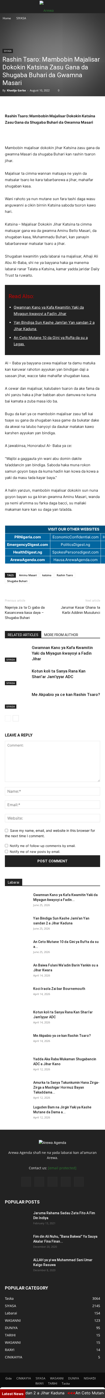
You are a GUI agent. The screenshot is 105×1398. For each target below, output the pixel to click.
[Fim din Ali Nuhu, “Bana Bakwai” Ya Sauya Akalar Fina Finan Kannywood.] (17, 1242)
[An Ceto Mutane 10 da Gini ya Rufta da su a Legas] (17, 947)
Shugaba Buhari (17, 581)
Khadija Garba (16, 90)
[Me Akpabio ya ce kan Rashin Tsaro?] (17, 700)
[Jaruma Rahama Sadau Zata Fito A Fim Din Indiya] (17, 1219)
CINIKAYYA (23, 1378)
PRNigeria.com (27, 537)
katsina (46, 575)
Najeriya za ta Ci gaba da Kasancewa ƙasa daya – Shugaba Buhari (25, 612)
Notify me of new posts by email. (35, 852)
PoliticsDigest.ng (75, 544)
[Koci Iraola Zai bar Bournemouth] (17, 994)
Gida (8, 1378)
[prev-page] (8, 718)
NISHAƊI (90, 1378)
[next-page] (16, 718)
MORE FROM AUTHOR (61, 635)
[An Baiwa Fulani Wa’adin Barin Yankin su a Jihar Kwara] (17, 971)
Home (7, 18)
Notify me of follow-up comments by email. (43, 846)
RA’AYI (39, 1383)
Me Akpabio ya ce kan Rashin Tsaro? (66, 694)
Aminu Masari (28, 575)
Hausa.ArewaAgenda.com (75, 559)
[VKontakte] (66, 1182)
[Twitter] (39, 1182)
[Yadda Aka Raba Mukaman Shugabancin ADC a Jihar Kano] (17, 1065)
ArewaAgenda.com (27, 559)
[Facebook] (26, 1182)
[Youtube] (79, 1182)
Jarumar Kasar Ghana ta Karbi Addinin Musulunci (80, 610)
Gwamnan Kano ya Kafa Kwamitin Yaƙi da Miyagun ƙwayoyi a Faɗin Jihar (62, 653)
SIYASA (21, 18)
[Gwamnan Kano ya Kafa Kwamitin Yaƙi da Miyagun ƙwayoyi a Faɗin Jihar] (17, 653)
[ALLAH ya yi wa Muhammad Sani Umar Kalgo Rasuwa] (17, 1266)
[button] (8, 6)
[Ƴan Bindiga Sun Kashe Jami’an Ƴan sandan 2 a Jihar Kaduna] (17, 924)
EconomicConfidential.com (75, 537)
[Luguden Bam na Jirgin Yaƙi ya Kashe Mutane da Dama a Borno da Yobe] (17, 1113)
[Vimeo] (52, 1182)
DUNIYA (73, 1378)
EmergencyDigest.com (27, 544)
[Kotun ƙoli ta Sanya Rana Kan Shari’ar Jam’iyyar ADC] (17, 676)
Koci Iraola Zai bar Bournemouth (59, 989)
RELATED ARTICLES (23, 635)
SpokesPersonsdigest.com (75, 552)
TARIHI (52, 1383)
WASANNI (56, 1378)
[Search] (98, 6)
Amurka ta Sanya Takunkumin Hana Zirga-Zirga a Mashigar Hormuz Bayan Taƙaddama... (66, 1087)
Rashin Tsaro (65, 575)
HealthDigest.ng (27, 552)
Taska (66, 1383)
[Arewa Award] (52, 104)
